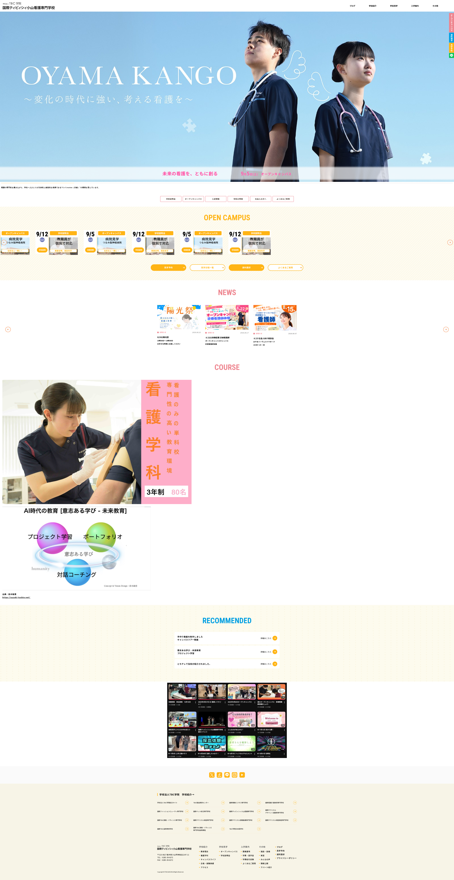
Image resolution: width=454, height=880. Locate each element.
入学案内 (415, 5)
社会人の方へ (260, 199)
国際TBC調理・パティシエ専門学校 (169, 820)
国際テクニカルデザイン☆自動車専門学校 (274, 811)
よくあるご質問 (283, 199)
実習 (262, 855)
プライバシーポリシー (287, 858)
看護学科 (204, 855)
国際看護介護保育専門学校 (274, 803)
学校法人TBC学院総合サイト (167, 803)
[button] (2, 97)
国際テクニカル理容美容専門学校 (276, 820)
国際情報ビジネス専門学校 (238, 803)
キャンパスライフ (208, 859)
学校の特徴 (238, 199)
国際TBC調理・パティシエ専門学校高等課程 (202, 828)
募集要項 (246, 851)
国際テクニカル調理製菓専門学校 (240, 820)
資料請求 (246, 267)
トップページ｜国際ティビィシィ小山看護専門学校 (29, 5)
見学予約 (168, 267)
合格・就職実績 (207, 863)
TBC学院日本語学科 (236, 829)
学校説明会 (171, 199)
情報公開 (264, 863)
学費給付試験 (248, 859)
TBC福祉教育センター (201, 803)
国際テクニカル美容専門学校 (203, 820)
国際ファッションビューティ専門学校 (170, 811)
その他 (435, 5)
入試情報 (216, 199)
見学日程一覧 (207, 267)
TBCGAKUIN (168, 872)
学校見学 (394, 5)
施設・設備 (265, 851)
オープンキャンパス (193, 199)
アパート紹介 (266, 867)
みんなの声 (265, 859)
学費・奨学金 (248, 855)
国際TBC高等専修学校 (165, 829)
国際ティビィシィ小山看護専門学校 (241, 811)
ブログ (352, 5)
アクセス (204, 867)
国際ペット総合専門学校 (201, 811)
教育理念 (204, 851)
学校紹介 (372, 5)
